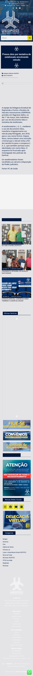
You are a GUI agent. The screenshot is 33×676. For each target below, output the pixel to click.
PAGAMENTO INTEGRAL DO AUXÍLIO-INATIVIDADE (15, 272)
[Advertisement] (16, 192)
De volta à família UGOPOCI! (11, 245)
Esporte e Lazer (16, 616)
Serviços (16, 619)
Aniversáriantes (16, 637)
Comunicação (16, 624)
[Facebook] (10, 506)
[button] (29, 22)
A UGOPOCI (16, 614)
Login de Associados (16, 645)
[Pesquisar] (29, 38)
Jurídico (16, 621)
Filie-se (16, 632)
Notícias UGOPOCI (14, 73)
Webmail (16, 642)
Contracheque (16, 640)
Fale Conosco (16, 626)
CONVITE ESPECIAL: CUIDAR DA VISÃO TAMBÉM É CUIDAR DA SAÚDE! (15, 300)
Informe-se (6, 243)
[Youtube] (16, 506)
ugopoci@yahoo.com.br (16, 656)
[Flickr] (21, 506)
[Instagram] (5, 506)
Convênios (16, 635)
